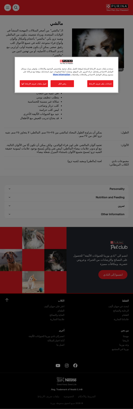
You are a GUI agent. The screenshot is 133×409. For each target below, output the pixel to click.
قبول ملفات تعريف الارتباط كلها (33, 83)
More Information (61, 74)
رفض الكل (62, 83)
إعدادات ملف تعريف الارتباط (100, 83)
